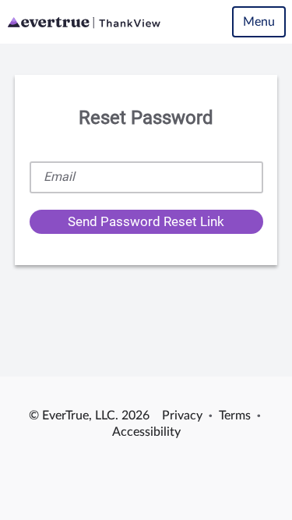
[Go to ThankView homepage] (84, 22)
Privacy (182, 415)
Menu (259, 22)
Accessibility (146, 432)
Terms (235, 415)
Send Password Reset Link (146, 221)
